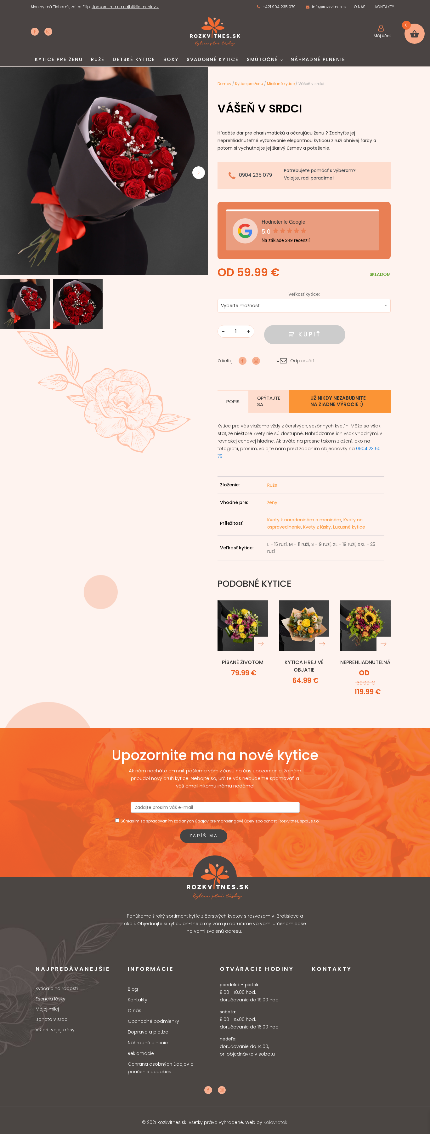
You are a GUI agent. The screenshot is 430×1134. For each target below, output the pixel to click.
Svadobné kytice (213, 59)
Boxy (170, 59)
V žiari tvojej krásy (55, 1030)
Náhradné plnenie (318, 59)
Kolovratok (275, 1122)
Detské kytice (134, 59)
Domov (224, 83)
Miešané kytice (281, 83)
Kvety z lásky (317, 527)
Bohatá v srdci (52, 1019)
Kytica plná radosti (57, 988)
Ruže (98, 59)
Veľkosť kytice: (304, 294)
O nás (134, 1010)
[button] (276, 7)
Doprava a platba (148, 1032)
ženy (272, 502)
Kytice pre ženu (59, 59)
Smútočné (262, 59)
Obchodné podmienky (153, 1021)
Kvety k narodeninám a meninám (304, 520)
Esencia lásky (50, 999)
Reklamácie (141, 1053)
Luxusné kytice (349, 527)
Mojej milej (47, 1009)
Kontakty (137, 1000)
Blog (133, 989)
